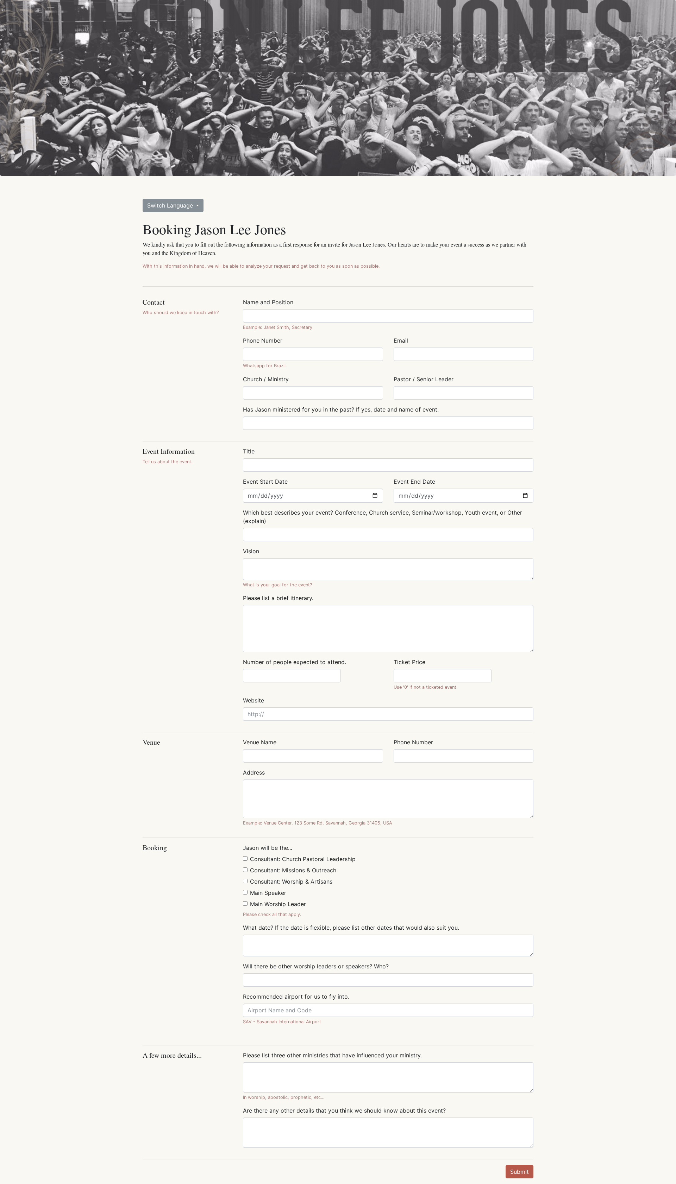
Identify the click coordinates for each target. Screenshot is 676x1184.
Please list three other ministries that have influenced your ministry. (332, 1055)
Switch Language (171, 205)
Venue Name (259, 742)
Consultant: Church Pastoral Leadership (303, 858)
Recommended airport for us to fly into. (296, 996)
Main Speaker (268, 892)
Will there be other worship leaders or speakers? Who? (316, 966)
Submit (519, 1171)
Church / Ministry (266, 379)
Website (253, 700)
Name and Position (268, 302)
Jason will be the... (267, 847)
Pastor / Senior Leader (423, 379)
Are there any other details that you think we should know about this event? (344, 1110)
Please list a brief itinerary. (278, 597)
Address (254, 772)
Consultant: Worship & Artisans (291, 881)
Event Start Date (265, 481)
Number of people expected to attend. (294, 662)
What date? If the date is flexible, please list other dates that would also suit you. (351, 927)
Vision (251, 551)
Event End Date (414, 481)
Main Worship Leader (278, 904)
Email (401, 340)
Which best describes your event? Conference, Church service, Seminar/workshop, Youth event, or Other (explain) (382, 516)
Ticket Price (409, 662)
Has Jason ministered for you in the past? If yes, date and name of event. (341, 409)
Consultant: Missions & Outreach (293, 870)
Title (249, 451)
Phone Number (262, 340)
